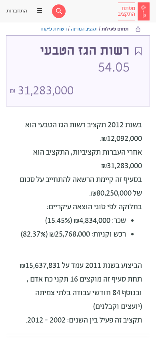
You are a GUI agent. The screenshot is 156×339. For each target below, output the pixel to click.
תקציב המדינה (84, 29)
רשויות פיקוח (53, 29)
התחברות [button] (16, 11)
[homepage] (134, 11)
